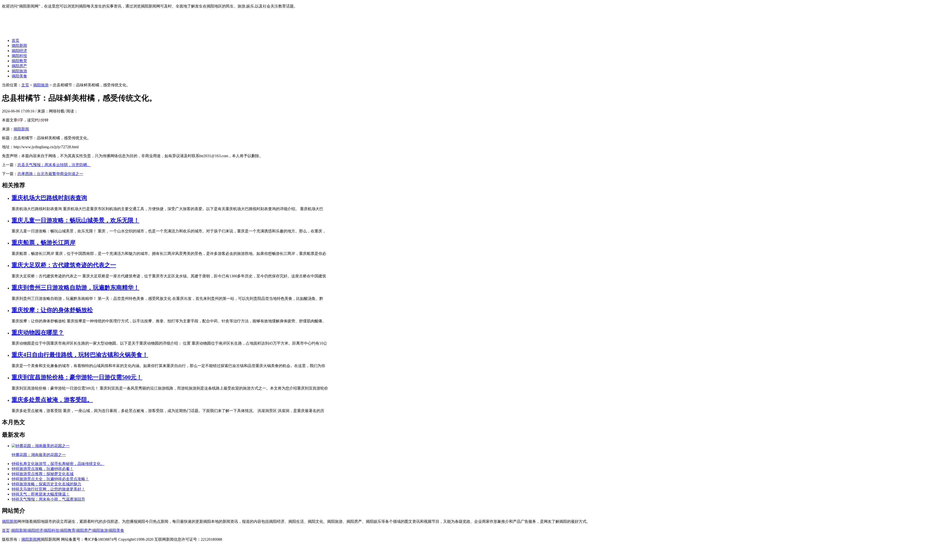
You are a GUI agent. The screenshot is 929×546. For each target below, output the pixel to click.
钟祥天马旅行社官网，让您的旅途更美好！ (48, 489)
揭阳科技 (19, 56)
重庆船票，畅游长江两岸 (43, 242)
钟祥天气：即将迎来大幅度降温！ (41, 494)
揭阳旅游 (19, 71)
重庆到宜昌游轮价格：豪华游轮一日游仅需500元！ (77, 377)
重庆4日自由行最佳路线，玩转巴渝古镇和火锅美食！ (80, 355)
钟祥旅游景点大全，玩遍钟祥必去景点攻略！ (50, 479)
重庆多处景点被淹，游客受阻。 (52, 400)
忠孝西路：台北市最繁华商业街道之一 (50, 174)
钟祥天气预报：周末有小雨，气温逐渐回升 (48, 499)
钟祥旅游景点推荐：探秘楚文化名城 (43, 474)
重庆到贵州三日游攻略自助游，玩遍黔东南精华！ (75, 287)
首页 (15, 40)
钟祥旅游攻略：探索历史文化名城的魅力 (46, 484)
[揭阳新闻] (38, 32)
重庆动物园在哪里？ (38, 332)
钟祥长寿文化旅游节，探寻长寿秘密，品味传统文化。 (58, 464)
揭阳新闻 (19, 46)
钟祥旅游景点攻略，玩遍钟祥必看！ (43, 469)
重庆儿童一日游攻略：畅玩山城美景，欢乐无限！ (75, 220)
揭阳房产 (19, 66)
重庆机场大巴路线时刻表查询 (49, 198)
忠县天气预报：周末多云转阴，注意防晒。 (54, 165)
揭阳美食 (19, 76)
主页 (25, 85)
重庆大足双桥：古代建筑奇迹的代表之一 (64, 265)
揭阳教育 (19, 61)
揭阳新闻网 (31, 539)
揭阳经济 (19, 51)
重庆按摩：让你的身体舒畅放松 (52, 310)
